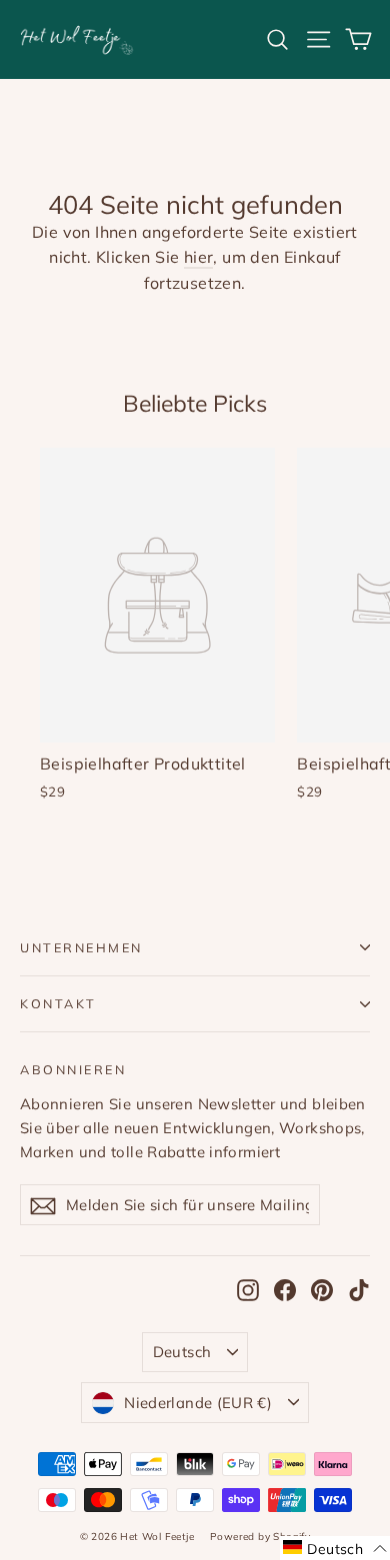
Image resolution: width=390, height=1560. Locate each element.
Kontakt (58, 1003)
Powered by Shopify (260, 1536)
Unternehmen (81, 947)
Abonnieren (73, 1069)
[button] (335, 1548)
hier (199, 257)
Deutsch (182, 1351)
